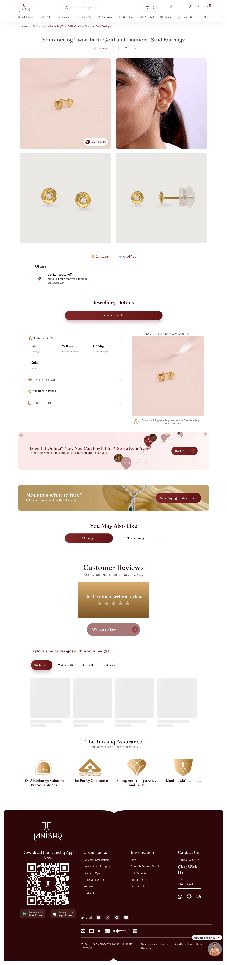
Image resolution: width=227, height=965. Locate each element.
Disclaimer (147, 948)
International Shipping (96, 866)
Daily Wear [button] (107, 17)
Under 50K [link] (187, 17)
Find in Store (181, 451)
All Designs (89, 538)
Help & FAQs (138, 873)
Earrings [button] (86, 17)
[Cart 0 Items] (207, 6)
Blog (133, 859)
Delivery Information (96, 859)
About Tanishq (139, 879)
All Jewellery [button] (29, 17)
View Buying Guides (173, 498)
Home (23, 26)
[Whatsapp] (180, 896)
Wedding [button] (149, 17)
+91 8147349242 (186, 881)
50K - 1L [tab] (87, 665)
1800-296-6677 (188, 859)
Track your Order (93, 879)
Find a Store (90, 893)
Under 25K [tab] (42, 665)
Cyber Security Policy (152, 944)
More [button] (206, 17)
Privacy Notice (195, 944)
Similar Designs (137, 538)
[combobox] (107, 7)
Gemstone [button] (128, 17)
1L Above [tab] (108, 665)
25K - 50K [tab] (65, 665)
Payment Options (94, 873)
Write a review (104, 629)
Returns (88, 886)
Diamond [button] (66, 17)
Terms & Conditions (176, 944)
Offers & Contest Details (145, 866)
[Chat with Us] (198, 896)
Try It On (102, 48)
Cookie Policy (139, 886)
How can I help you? (205, 937)
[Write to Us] (189, 896)
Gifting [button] (168, 17)
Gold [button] (48, 17)
